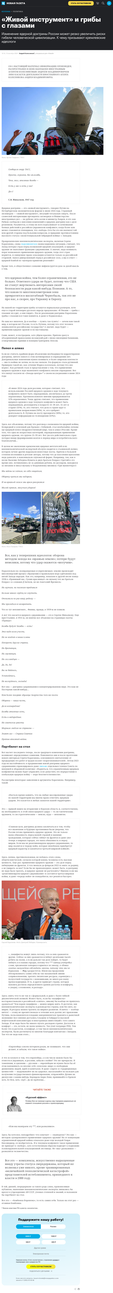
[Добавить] (109, 3)
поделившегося (29, 244)
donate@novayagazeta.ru (47, 1278)
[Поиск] (103, 3)
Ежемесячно (28, 1226)
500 (27, 1242)
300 (52, 1242)
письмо (43, 766)
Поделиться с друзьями (39, 1271)
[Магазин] (97, 3)
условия (55, 1260)
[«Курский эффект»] (42, 1100)
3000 (27, 1236)
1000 (53, 1236)
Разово (53, 1226)
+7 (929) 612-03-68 (28, 1280)
